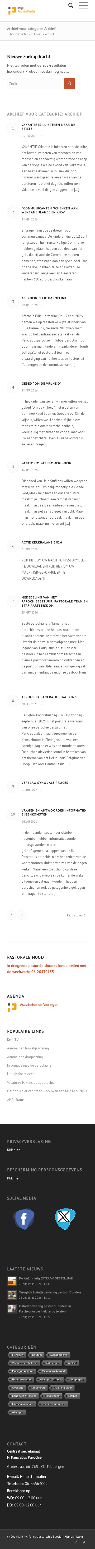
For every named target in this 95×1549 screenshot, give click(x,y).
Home (37, 34)
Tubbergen (52, 1363)
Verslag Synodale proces (45, 783)
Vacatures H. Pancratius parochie (31, 1082)
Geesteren (38, 1387)
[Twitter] (84, 1542)
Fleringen (17, 1354)
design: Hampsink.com (69, 1536)
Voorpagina (77, 1379)
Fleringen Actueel (22, 1371)
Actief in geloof (63, 1387)
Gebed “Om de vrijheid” (42, 383)
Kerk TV (12, 1040)
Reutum (37, 1354)
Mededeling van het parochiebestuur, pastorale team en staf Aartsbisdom (55, 601)
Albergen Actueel (50, 1379)
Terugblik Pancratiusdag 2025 (49, 697)
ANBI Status (16, 1100)
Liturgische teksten (21, 1074)
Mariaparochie (59, 1354)
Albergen (17, 1412)
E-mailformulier (33, 1476)
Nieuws (72, 1395)
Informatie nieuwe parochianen (30, 1065)
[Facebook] (76, 1542)
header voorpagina (53, 1404)
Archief (72, 1363)
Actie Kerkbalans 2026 (42, 542)
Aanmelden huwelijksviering (28, 1048)
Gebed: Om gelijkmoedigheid (47, 463)
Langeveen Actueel (24, 1395)
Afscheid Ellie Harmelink (44, 298)
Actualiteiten (52, 1395)
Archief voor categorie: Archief (31, 28)
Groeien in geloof (22, 1404)
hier (17, 1149)
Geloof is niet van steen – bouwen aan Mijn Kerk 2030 (47, 1091)
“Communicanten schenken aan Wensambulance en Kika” (50, 210)
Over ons (17, 1387)
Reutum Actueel (21, 1379)
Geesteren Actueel (53, 1371)
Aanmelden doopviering (25, 1057)
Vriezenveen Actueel (24, 1363)
